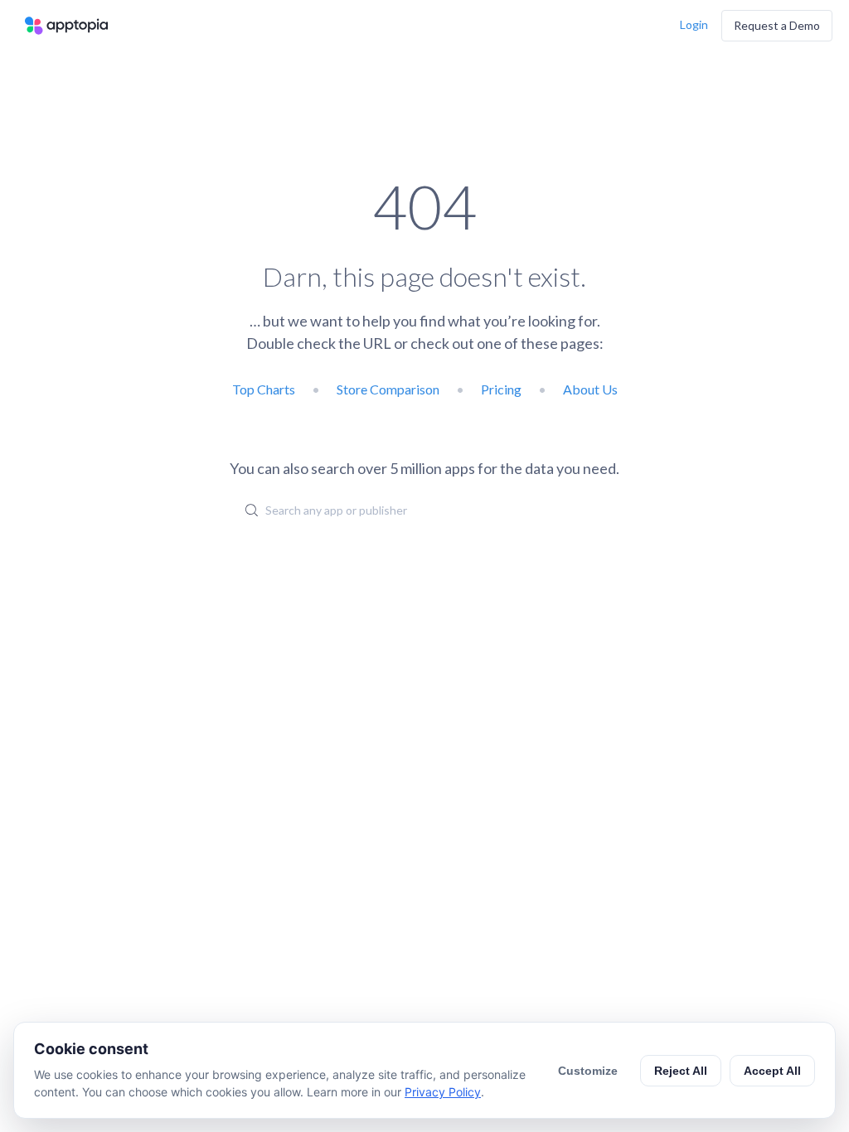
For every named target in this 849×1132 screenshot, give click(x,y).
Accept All (772, 1070)
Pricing (501, 389)
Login (694, 24)
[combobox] (424, 509)
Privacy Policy (443, 1092)
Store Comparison (388, 389)
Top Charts (263, 389)
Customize (588, 1070)
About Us (590, 389)
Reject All (680, 1070)
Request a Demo (777, 25)
